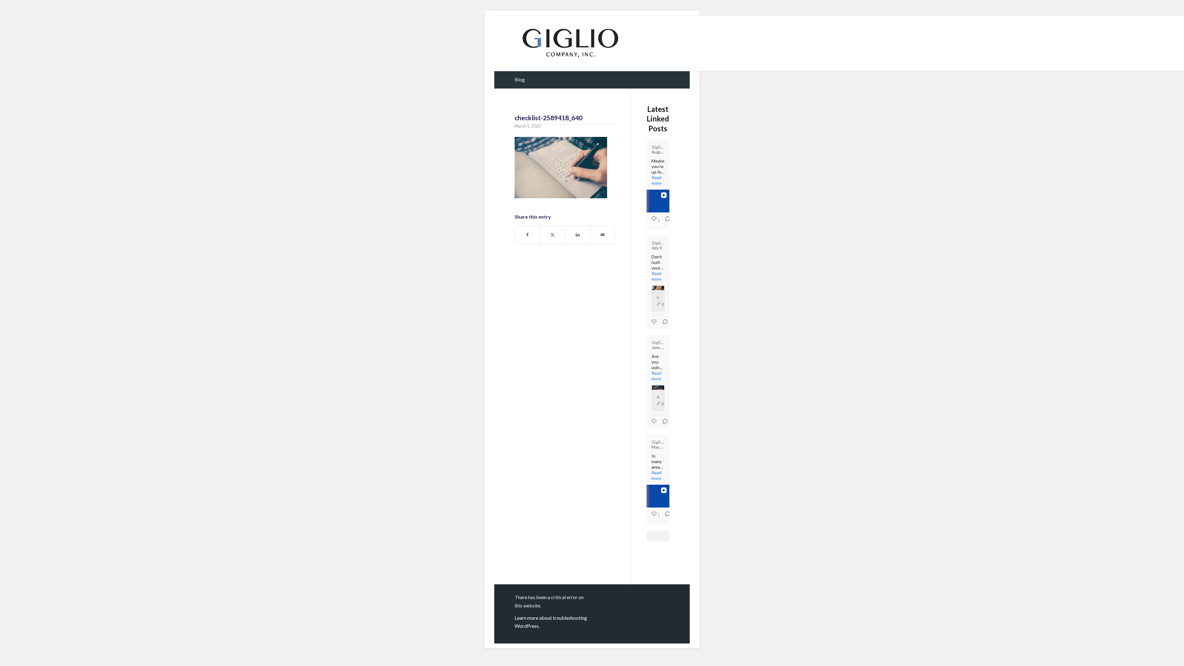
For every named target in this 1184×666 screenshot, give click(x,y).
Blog (520, 79)
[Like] (655, 321)
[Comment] (665, 220)
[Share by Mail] (602, 234)
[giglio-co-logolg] (570, 43)
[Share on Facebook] (527, 234)
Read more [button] (656, 180)
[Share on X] (552, 234)
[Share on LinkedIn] (577, 234)
